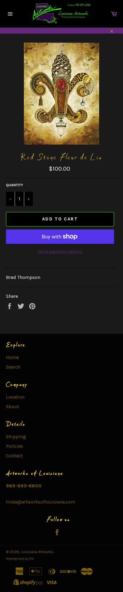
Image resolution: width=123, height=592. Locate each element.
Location (15, 397)
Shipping (16, 436)
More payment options (60, 251)
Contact (14, 456)
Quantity (14, 185)
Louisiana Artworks (37, 551)
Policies (14, 446)
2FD (31, 559)
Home (12, 357)
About (12, 406)
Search (13, 367)
